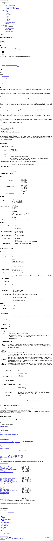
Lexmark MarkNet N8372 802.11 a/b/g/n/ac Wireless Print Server (9, 497)
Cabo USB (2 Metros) (3, 471)
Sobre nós (3, 517)
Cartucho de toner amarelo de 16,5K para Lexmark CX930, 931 (8, 456)
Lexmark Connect (4, 524)
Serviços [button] (3, 21)
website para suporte (11, 512)
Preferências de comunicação (6, 529)
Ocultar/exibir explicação (27, 414)
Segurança (8, 18)
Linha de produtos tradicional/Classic (10, 5)
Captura (8, 20)
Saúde (8, 13)
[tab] (27, 76)
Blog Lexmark (4, 526)
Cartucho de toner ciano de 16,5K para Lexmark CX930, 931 (8, 454)
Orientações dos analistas (5, 522)
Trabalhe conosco (4, 518)
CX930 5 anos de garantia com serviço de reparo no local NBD (8, 481)
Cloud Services (7, 23)
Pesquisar (3, 2)
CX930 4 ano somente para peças (4, 493)
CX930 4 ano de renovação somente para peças (6, 472)
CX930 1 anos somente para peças (4, 488)
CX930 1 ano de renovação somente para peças (6, 479)
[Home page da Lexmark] (8, 0)
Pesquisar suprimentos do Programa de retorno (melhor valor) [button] (9, 434)
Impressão (8, 19)
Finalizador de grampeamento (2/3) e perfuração (6, 483)
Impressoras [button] (3, 4)
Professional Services (8, 24)
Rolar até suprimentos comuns (4, 426)
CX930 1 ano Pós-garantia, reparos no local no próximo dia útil (8, 469)
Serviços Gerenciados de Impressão (10, 22)
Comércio (8, 16)
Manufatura (8, 15)
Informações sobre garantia (10, 28)
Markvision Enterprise (10, 31)
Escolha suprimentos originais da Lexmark (10, 7)
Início (2, 34)
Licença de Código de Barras (4, 486)
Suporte (3, 520)
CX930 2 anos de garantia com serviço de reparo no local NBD (8, 490)
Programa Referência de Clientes (6, 519)
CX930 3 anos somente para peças (4, 491)
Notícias (3, 528)
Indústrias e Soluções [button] (4, 10)
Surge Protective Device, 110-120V (5, 499)
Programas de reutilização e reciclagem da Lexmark (12, 8)
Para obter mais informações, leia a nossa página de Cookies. (16, 538)
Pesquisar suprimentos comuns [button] (4, 448)
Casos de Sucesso (4, 521)
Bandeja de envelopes (3, 470)
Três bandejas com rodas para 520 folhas (5, 466)
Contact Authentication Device (4, 498)
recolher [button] (1, 446)
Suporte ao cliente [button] (4, 25)
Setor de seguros (9, 14)
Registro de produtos (9, 27)
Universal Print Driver (10, 30)
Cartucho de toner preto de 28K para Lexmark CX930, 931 (8, 457)
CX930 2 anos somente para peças (4, 489)
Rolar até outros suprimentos (4, 432)
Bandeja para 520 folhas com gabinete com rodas (6, 465)
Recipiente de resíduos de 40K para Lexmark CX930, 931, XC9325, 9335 (10, 442)
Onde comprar (4, 527)
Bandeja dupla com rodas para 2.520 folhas (6, 468)
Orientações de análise (5, 525)
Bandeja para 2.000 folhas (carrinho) (5, 492)
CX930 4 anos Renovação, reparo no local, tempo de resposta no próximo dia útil (11, 467)
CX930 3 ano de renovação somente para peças (6, 482)
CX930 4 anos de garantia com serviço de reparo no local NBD (8, 478)
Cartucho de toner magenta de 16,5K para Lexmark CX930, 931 (8, 455)
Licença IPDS (2, 487)
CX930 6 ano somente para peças (4, 476)
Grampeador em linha (3, 477)
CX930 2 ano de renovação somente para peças (6, 480)
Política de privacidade (5, 534)
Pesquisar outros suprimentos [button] (4, 439)
